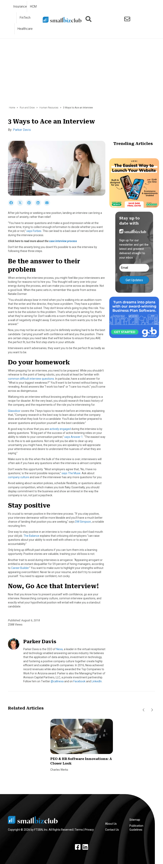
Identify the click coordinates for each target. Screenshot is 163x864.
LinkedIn (96, 681)
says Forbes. (34, 231)
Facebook (79, 681)
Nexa (59, 649)
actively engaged (60, 429)
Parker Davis (22, 130)
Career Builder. (20, 568)
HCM (33, 6)
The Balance (31, 535)
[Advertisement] (81, 74)
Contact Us (112, 829)
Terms (79, 829)
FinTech (25, 17)
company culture (18, 477)
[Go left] (143, 710)
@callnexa (57, 681)
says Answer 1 (73, 436)
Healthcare (25, 29)
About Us (111, 823)
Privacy (89, 829)
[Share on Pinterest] (30, 205)
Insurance (20, 6)
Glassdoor (14, 410)
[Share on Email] (48, 205)
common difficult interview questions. (31, 378)
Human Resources (48, 107)
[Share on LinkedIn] (39, 205)
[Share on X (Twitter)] (21, 205)
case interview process (63, 241)
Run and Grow (27, 107)
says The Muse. (71, 473)
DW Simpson (83, 521)
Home (12, 107)
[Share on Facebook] (12, 205)
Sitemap (134, 819)
